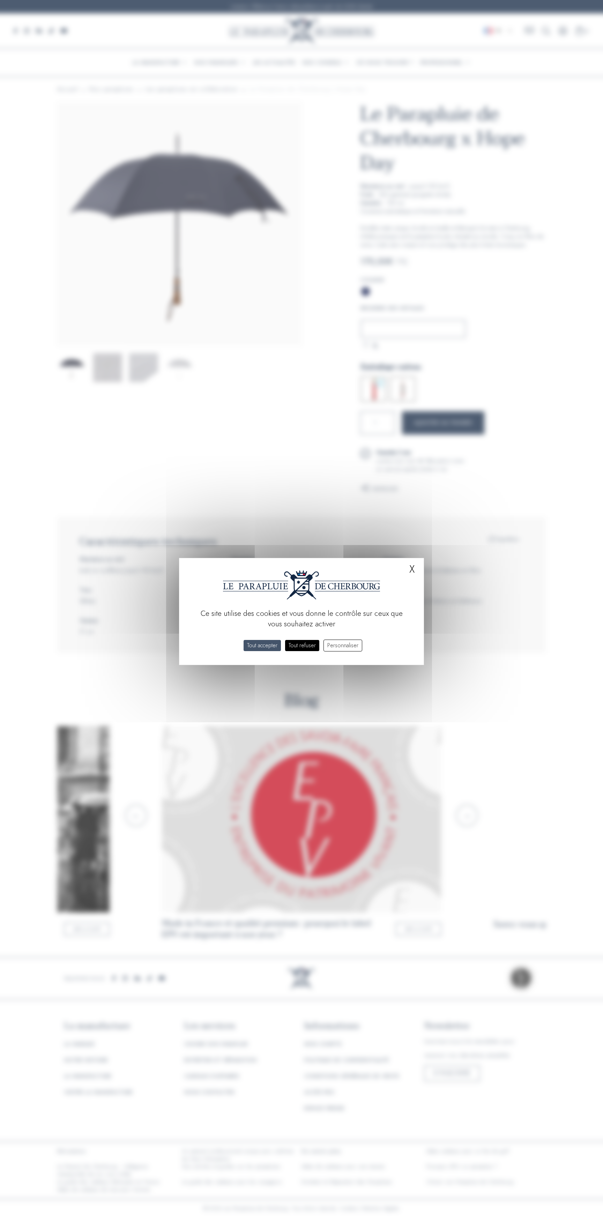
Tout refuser (302, 645)
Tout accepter (262, 645)
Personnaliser (342, 645)
